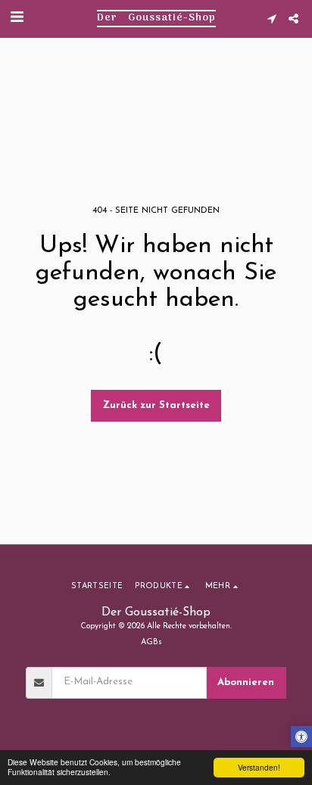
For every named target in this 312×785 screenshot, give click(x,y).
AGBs (151, 642)
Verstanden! (259, 767)
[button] (17, 18)
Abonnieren (245, 682)
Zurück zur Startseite (156, 405)
